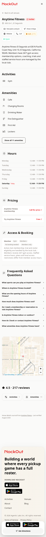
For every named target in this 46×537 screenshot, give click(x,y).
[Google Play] (30, 524)
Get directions (24, 531)
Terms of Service (11, 520)
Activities (9, 499)
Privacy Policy (25, 520)
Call (20, 34)
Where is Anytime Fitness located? (23, 288)
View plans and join (13, 29)
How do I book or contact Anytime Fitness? (23, 320)
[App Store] (13, 524)
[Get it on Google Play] (23, 491)
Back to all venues (12, 13)
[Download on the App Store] (23, 484)
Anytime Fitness (26, 415)
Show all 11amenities (14, 140)
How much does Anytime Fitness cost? (23, 301)
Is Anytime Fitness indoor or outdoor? (23, 315)
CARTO (19, 374)
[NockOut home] (10, 4)
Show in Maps (31, 29)
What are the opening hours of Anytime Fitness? (23, 294)
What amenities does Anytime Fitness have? (23, 326)
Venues (27, 499)
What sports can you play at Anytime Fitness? (23, 282)
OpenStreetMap (9, 374)
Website (9, 34)
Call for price (34, 210)
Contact (8, 508)
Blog (26, 503)
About (7, 503)
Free (38, 219)
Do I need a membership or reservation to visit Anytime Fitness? (23, 308)
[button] (23, 356)
